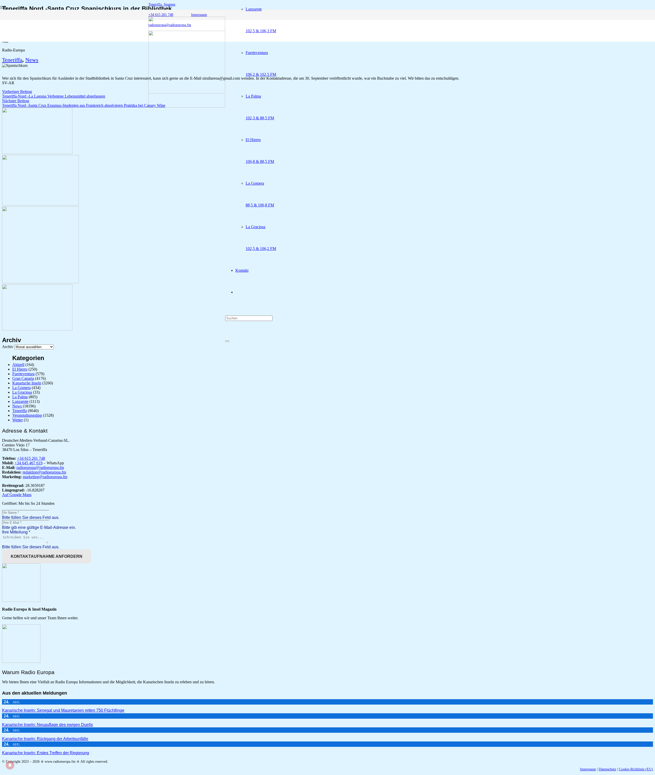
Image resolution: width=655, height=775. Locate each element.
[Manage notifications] (10, 765)
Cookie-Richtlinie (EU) (636, 769)
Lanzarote (20, 401)
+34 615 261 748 (31, 458)
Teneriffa (12, 60)
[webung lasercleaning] (40, 204)
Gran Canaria (23, 378)
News (31, 60)
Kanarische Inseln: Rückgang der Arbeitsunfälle (45, 739)
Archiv (7, 346)
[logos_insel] (186, 106)
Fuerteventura (23, 374)
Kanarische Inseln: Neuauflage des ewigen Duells (47, 724)
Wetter (17, 420)
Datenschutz (607, 769)
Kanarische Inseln (26, 383)
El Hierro (19, 369)
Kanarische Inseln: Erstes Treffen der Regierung (45, 753)
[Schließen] (227, 341)
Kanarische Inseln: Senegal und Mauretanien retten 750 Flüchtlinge (63, 710)
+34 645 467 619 (28, 463)
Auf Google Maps (16, 495)
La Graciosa (22, 392)
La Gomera (21, 387)
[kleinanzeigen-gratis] (40, 282)
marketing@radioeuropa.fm (45, 477)
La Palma (20, 397)
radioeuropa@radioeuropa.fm (40, 467)
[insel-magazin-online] (37, 152)
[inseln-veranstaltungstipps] (37, 329)
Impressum (588, 769)
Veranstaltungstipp (27, 415)
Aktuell (18, 364)
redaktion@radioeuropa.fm (44, 472)
